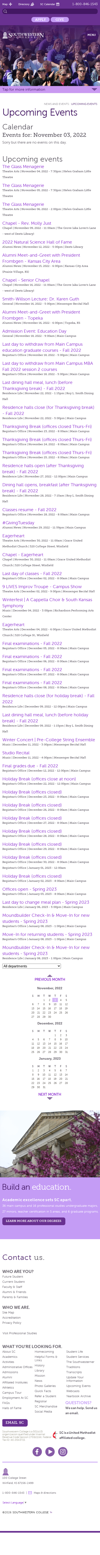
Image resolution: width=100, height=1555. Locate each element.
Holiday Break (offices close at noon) (39, 778)
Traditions (73, 1367)
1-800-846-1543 (85, 4)
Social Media (43, 1411)
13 (33, 1008)
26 (66, 1012)
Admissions (10, 1372)
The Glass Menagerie (23, 166)
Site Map (8, 1312)
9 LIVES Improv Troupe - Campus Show (42, 586)
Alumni (7, 1377)
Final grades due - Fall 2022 (30, 765)
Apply (40, 19)
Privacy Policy (11, 1322)
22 (44, 1012)
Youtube (50, 1451)
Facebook (37, 1451)
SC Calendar (47, 4)
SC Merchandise (46, 1406)
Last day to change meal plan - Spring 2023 (45, 902)
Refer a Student (45, 1396)
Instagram (62, 1451)
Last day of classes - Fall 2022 (32, 573)
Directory (24, 4)
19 (66, 1008)
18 (60, 1008)
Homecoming (44, 1351)
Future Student (12, 1276)
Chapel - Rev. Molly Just (26, 223)
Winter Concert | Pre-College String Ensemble (48, 739)
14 (38, 1008)
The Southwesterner (80, 1362)
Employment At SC (15, 1398)
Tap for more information (23, 89)
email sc (15, 1422)
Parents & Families (15, 1297)
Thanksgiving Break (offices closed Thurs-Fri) (47, 426)
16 (49, 1008)
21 (38, 1012)
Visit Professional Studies (20, 1333)
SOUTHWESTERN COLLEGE (31, 1512)
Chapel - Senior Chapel (26, 280)
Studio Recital (16, 752)
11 (61, 1004)
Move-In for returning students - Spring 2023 (47, 934)
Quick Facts (43, 1391)
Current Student (13, 1281)
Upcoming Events (84, 104)
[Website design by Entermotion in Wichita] (51, 1512)
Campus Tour (12, 1392)
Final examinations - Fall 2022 (32, 643)
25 (60, 1012)
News (38, 1381)
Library (39, 1370)
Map (5, 4)
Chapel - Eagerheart (22, 554)
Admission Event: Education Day (34, 331)
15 (44, 1008)
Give (60, 19)
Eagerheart (13, 535)
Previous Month (50, 979)
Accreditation (11, 1317)
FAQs (6, 1403)
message (30, 1492)
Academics (9, 1356)
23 (49, 1012)
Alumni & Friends (14, 1292)
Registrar (41, 1401)
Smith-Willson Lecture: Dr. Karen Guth (40, 299)
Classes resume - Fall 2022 (29, 509)
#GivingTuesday (18, 522)
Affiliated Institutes (15, 1382)
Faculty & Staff (12, 1287)
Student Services (77, 1356)
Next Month (49, 1094)
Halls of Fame (11, 1408)
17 (55, 1008)
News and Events (56, 104)
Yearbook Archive (78, 1396)
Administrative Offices (17, 1367)
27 (32, 1016)
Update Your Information (75, 1379)
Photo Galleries (45, 1386)
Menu (91, 35)
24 (55, 1012)
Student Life (74, 1351)
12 (66, 1004)
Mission (40, 1375)
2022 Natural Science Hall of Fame (37, 242)
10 (55, 1004)
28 (38, 1016)
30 (49, 1016)
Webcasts (73, 1391)
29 (44, 1016)
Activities (8, 1362)
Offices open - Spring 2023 (29, 889)
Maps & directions (45, 1492)
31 (66, 1052)
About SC (8, 1351)
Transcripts (74, 1372)
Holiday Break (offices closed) (32, 792)
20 (32, 1012)
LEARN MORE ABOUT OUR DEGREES (33, 1221)
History (39, 1365)
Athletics (8, 1387)
